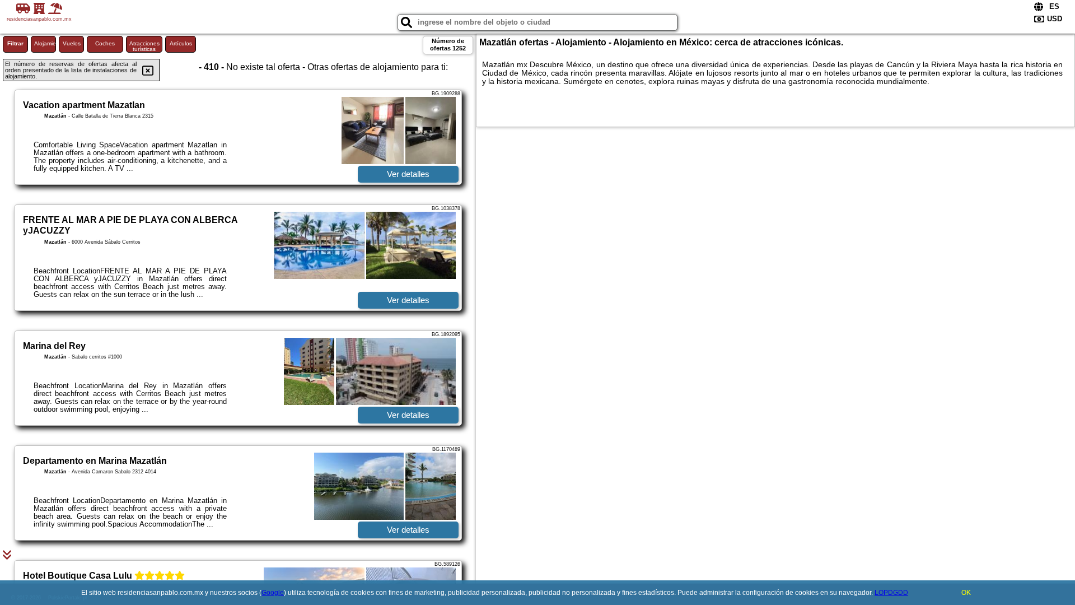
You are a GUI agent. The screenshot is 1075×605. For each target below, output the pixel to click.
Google (272, 593)
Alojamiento (45, 43)
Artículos (181, 43)
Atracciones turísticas (144, 46)
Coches (105, 43)
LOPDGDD (891, 593)
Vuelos (72, 43)
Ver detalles (408, 174)
